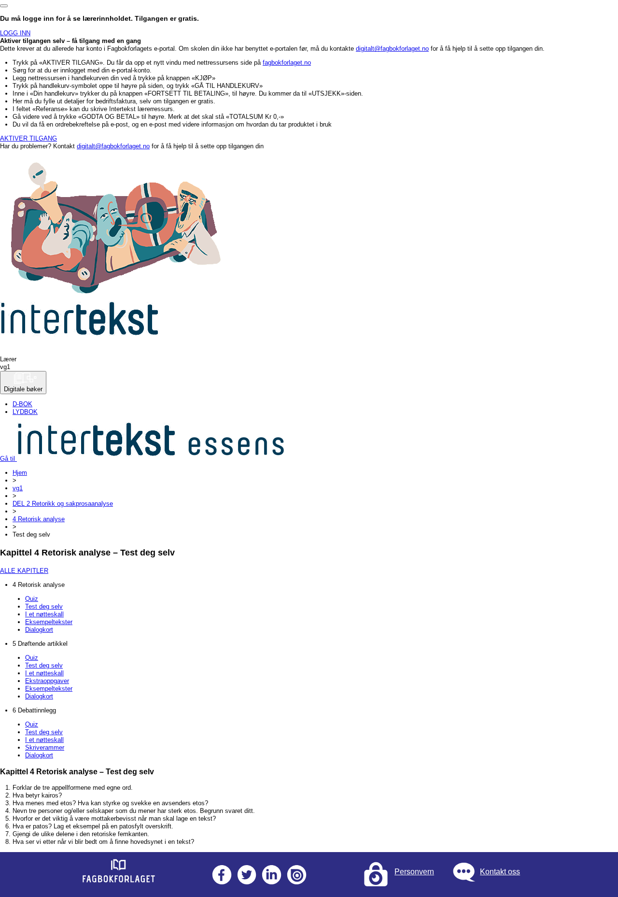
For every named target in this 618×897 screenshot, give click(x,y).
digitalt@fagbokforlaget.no (392, 48)
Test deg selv (44, 606)
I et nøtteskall (44, 614)
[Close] (4, 5)
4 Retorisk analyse (39, 519)
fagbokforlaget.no (287, 62)
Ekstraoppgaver (47, 680)
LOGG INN (15, 33)
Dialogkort (39, 629)
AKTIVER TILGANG (28, 138)
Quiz (31, 598)
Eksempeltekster (48, 622)
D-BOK (22, 404)
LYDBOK (25, 411)
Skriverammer (44, 747)
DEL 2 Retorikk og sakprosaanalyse (63, 503)
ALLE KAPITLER (24, 570)
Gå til (8, 458)
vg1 (18, 488)
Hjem (20, 472)
